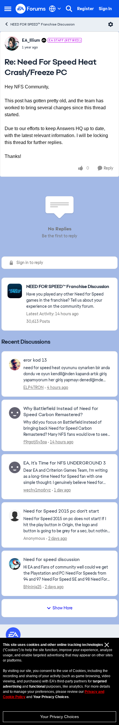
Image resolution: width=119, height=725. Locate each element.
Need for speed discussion (51, 559)
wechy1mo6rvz (37, 490)
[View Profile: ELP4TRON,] (15, 364)
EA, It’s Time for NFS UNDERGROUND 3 (64, 463)
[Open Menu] (111, 24)
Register (85, 8)
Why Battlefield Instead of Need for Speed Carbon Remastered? (60, 412)
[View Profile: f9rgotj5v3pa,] (15, 413)
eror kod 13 (35, 360)
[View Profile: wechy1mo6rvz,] (15, 467)
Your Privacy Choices (59, 716)
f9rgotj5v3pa (35, 442)
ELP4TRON (33, 387)
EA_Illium (31, 40)
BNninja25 (32, 586)
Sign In (105, 8)
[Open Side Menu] (7, 8)
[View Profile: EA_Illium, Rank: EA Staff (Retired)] (12, 43)
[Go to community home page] (31, 9)
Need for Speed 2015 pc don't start (61, 511)
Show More (62, 608)
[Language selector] (55, 8)
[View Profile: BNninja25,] (15, 564)
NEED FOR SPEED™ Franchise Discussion (42, 24)
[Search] (69, 8)
